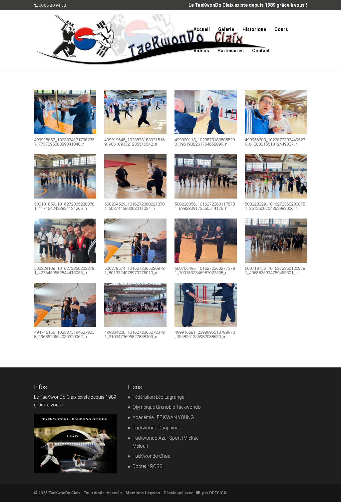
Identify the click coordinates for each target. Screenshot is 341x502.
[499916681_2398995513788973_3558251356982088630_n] (205, 325)
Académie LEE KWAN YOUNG (163, 417)
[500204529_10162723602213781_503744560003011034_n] (135, 197)
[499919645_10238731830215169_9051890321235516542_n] (135, 132)
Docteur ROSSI (148, 466)
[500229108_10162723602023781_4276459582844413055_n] (65, 261)
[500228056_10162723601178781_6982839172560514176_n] (205, 197)
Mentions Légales (143, 493)
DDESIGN (218, 493)
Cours (281, 29)
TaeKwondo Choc (151, 456)
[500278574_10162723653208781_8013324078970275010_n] (135, 261)
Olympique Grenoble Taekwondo (167, 407)
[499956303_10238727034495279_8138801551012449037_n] (276, 132)
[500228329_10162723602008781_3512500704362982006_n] (276, 197)
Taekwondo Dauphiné (155, 427)
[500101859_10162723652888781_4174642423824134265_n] (65, 197)
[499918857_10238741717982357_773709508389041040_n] (65, 132)
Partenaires (230, 50)
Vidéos (201, 50)
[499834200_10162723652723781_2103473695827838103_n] (135, 325)
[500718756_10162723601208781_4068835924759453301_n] (276, 261)
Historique (254, 29)
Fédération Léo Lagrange (158, 397)
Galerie (226, 29)
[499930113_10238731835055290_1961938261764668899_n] (205, 132)
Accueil (201, 29)
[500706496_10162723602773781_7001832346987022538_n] (205, 261)
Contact (261, 50)
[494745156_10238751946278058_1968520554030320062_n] (65, 325)
